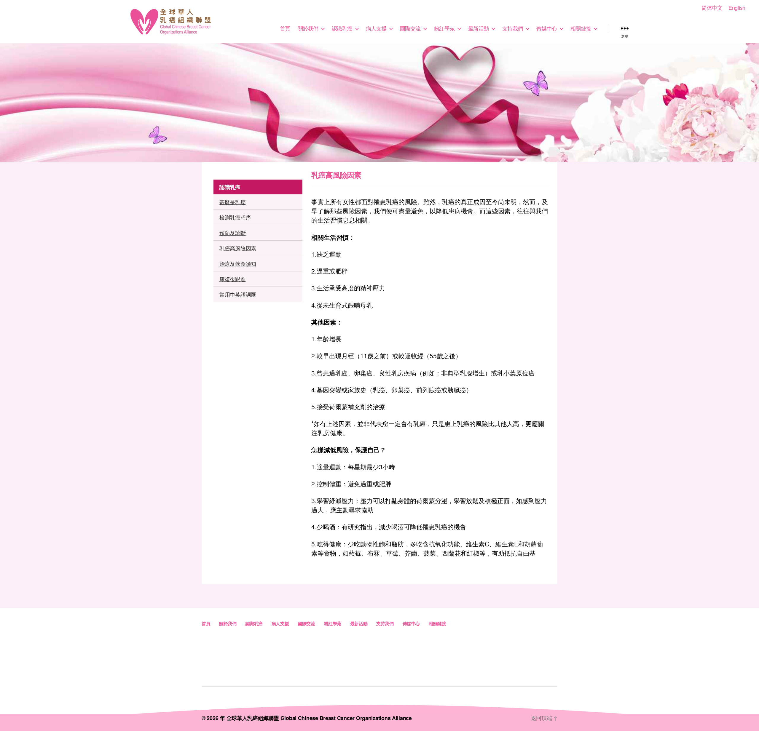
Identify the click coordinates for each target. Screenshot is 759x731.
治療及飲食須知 (237, 263)
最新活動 (478, 28)
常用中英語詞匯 (237, 294)
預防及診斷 (232, 232)
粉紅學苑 (444, 28)
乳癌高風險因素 (237, 248)
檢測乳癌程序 (235, 217)
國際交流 (410, 28)
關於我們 (308, 28)
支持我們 (512, 28)
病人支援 (376, 28)
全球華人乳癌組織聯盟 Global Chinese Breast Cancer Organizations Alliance (319, 718)
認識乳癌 (342, 28)
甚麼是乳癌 (232, 202)
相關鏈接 (580, 28)
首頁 (285, 28)
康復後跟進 (232, 279)
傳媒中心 (546, 28)
